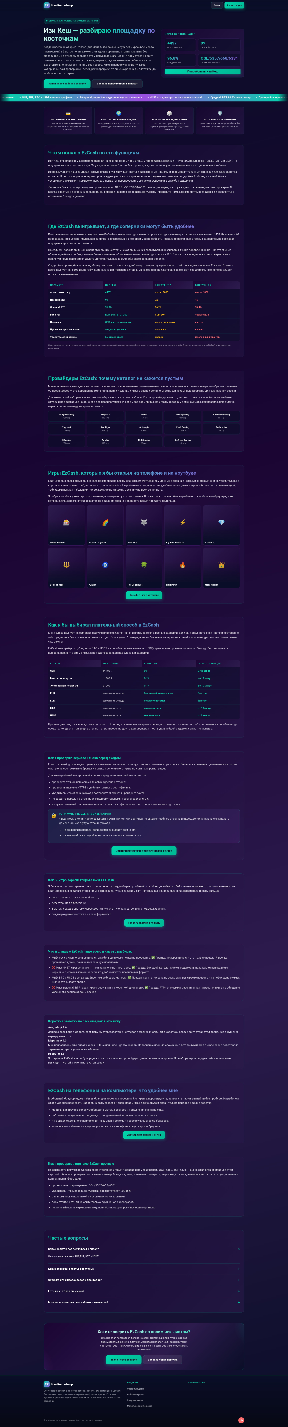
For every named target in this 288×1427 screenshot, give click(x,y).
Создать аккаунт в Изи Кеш (144, 922)
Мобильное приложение (139, 1406)
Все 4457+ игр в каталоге (144, 595)
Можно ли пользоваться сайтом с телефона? (78, 1302)
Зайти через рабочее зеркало (67, 83)
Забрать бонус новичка (163, 1359)
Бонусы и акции (135, 1400)
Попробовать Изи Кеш (202, 71)
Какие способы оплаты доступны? (71, 1268)
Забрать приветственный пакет (117, 83)
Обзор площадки (135, 1389)
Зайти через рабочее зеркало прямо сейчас (144, 850)
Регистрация (234, 5)
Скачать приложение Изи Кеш (144, 1134)
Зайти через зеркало (123, 1359)
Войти (217, 5)
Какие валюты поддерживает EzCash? (73, 1249)
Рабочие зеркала (135, 1394)
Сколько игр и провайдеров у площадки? (75, 1280)
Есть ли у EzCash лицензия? (66, 1291)
